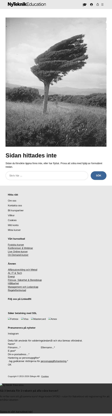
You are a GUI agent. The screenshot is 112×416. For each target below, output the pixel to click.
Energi (11, 276)
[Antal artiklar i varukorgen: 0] (97, 4)
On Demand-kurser (18, 255)
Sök (98, 175)
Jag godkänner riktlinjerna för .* (38, 361)
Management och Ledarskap (23, 287)
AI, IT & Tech (15, 273)
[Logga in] (91, 4)
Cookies (45, 376)
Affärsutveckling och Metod (22, 269)
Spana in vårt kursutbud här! (16, 411)
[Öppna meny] (102, 4)
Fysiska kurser (16, 244)
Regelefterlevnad (17, 290)
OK (9, 364)
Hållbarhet (13, 283)
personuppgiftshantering (53, 361)
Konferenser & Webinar (20, 248)
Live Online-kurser (18, 251)
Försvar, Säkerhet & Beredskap (25, 280)
